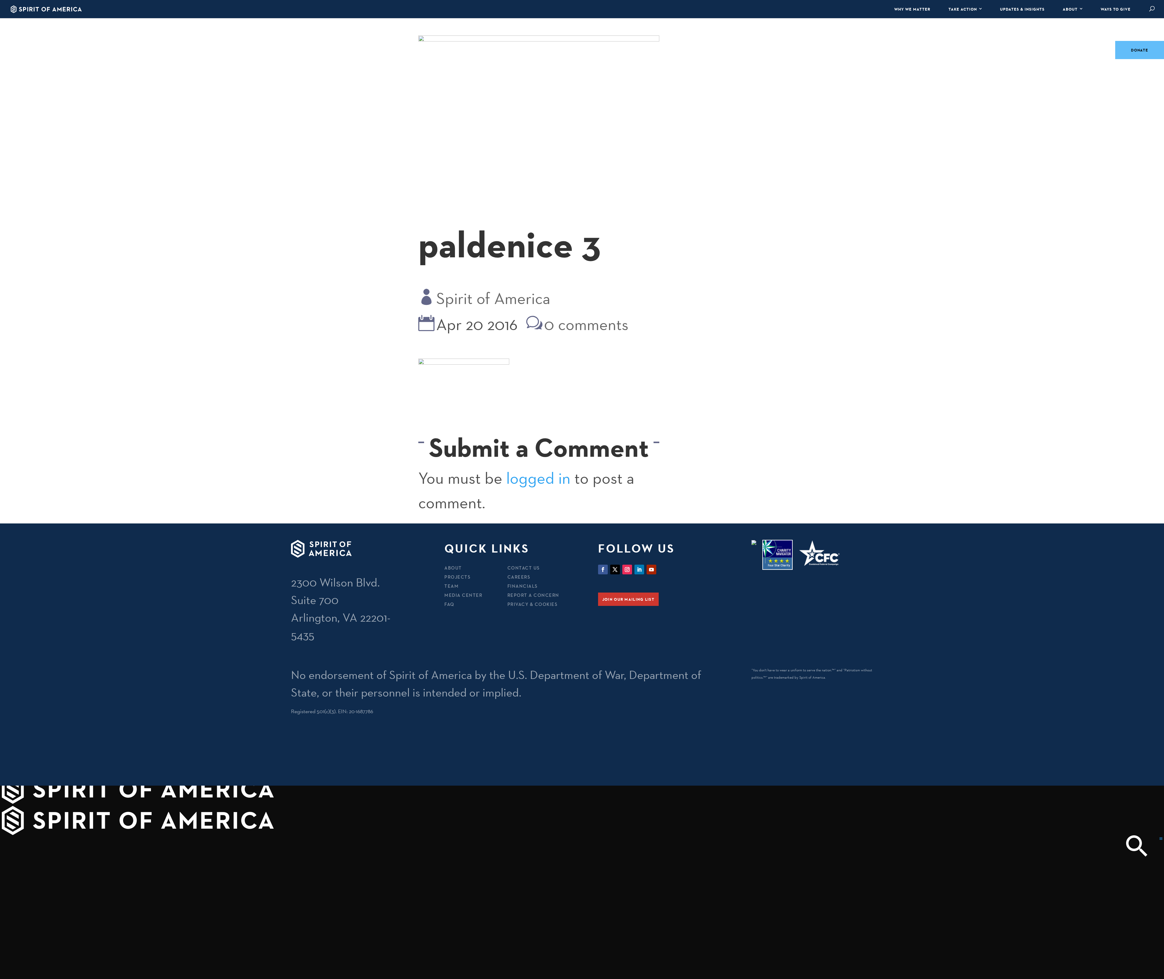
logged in (538, 478)
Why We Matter (912, 9)
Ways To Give (1116, 9)
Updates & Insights (1022, 9)
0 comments (586, 324)
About (1070, 9)
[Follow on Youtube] (651, 569)
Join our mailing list (628, 599)
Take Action (962, 9)
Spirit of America (493, 298)
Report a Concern (533, 595)
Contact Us (523, 568)
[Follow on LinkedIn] (639, 569)
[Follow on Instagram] (627, 569)
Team (451, 586)
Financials (522, 586)
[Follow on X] (615, 569)
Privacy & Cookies (532, 604)
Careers (518, 577)
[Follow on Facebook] (603, 569)
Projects (457, 577)
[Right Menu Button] (1161, 838)
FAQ (449, 604)
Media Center (463, 595)
